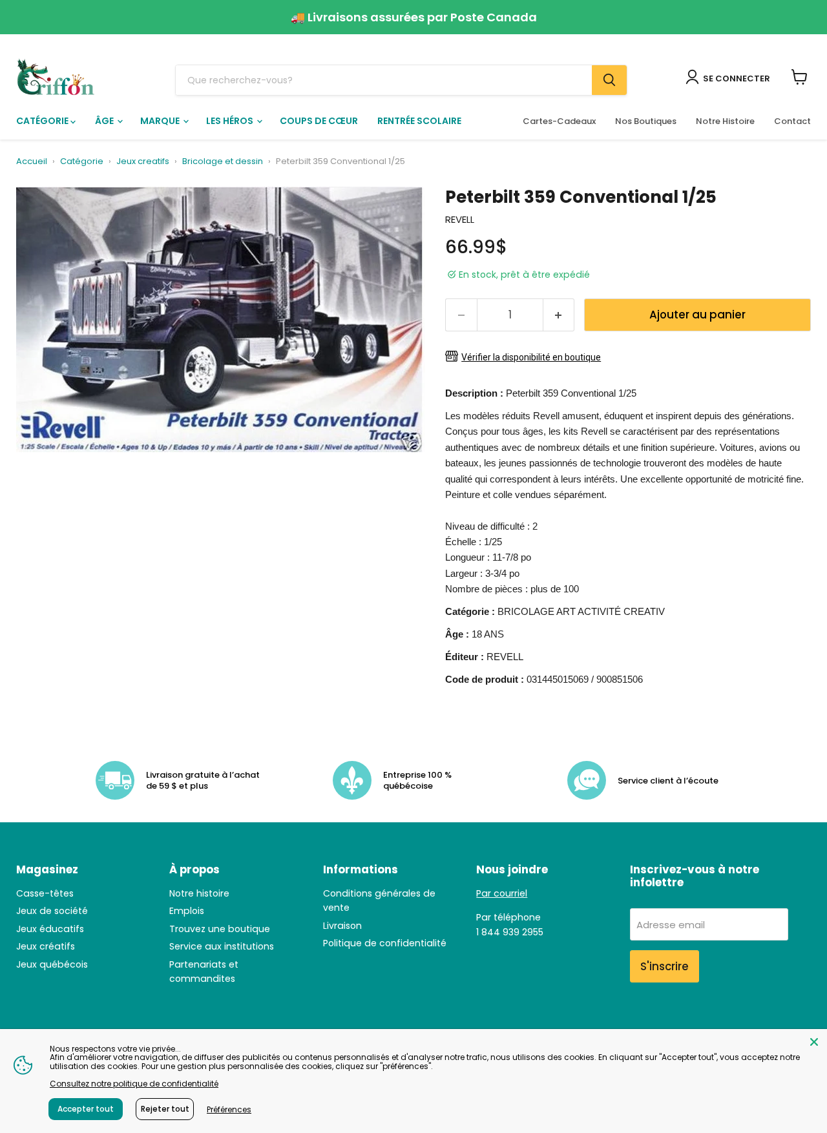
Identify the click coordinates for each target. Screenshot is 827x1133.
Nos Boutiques (645, 121)
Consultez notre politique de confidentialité (134, 1083)
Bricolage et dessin (222, 162)
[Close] (814, 1041)
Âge (105, 120)
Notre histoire (199, 893)
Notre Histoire (725, 121)
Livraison (342, 925)
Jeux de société (52, 910)
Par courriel (501, 893)
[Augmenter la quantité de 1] (559, 314)
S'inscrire (664, 966)
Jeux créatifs (45, 946)
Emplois (186, 910)
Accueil (31, 162)
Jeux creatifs (142, 162)
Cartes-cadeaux (559, 121)
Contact (792, 121)
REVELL (459, 219)
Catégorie (43, 120)
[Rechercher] (609, 80)
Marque (161, 120)
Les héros (230, 120)
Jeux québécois (52, 964)
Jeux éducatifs (50, 928)
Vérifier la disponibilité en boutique (531, 357)
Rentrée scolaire (419, 120)
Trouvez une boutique (219, 928)
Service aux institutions (221, 946)
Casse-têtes (45, 893)
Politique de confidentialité (384, 943)
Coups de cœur (319, 120)
